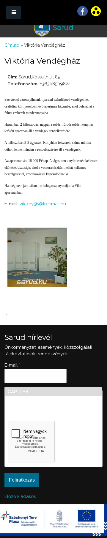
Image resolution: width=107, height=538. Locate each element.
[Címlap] (42, 27)
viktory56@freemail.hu (43, 203)
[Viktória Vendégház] (37, 285)
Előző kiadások (20, 496)
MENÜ (13, 12)
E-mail (12, 365)
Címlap (11, 45)
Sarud (63, 27)
